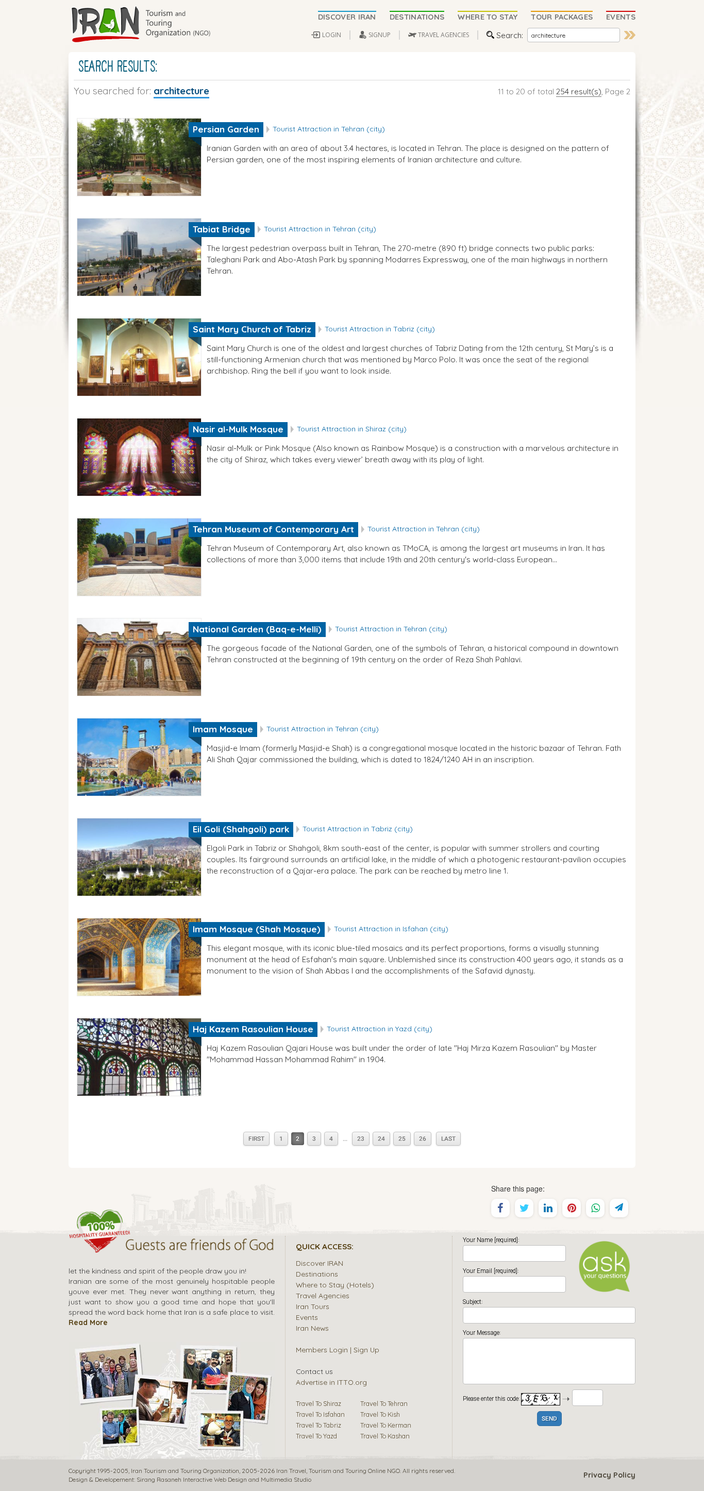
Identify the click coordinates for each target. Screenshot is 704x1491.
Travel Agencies (322, 1295)
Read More (88, 1322)
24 (381, 1139)
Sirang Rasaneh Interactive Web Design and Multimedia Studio (224, 1479)
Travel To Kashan (385, 1436)
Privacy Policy (609, 1475)
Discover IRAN (319, 1263)
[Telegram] (619, 1208)
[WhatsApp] (595, 1208)
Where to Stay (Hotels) (335, 1284)
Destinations (317, 1273)
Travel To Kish (380, 1414)
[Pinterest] (571, 1208)
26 (422, 1139)
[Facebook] (500, 1208)
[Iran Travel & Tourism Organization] (141, 25)
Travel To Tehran (384, 1403)
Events (307, 1317)
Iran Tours (312, 1306)
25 (402, 1139)
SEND (549, 1419)
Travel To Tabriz (318, 1425)
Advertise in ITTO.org (331, 1382)
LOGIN (331, 34)
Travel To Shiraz (318, 1403)
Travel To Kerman (385, 1425)
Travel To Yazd (316, 1436)
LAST (448, 1139)
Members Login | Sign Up (337, 1349)
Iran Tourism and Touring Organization (185, 1471)
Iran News (312, 1328)
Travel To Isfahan (320, 1414)
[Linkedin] (548, 1208)
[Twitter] (524, 1208)
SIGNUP (379, 34)
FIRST (256, 1139)
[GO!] (629, 35)
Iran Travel (291, 1471)
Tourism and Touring (337, 1471)
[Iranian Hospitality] (172, 1246)
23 (360, 1139)
